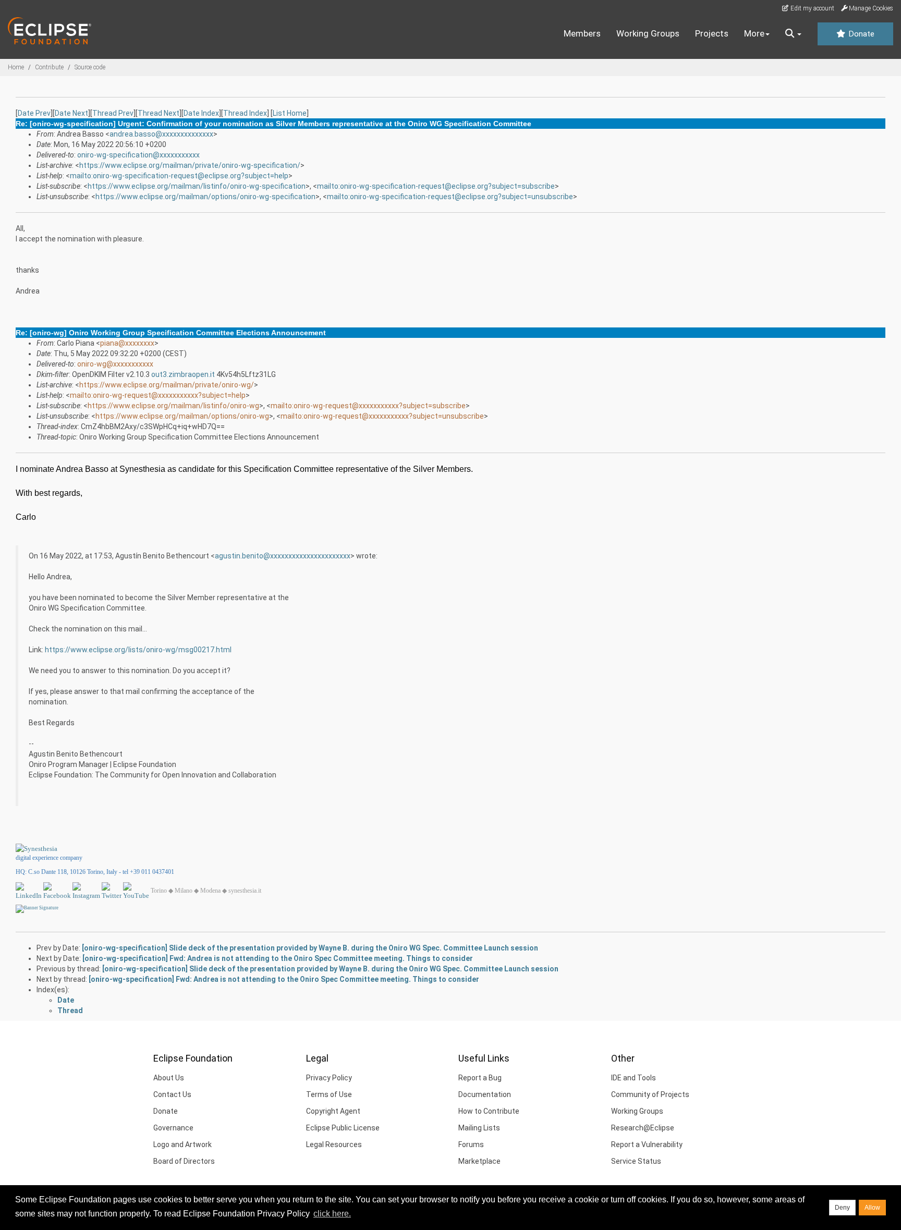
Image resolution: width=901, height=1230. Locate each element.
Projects (711, 33)
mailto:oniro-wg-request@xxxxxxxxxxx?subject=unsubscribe (382, 416)
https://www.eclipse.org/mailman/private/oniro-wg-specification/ (189, 165)
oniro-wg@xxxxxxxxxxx (115, 364)
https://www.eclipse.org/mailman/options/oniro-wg (182, 416)
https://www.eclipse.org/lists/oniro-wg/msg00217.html (138, 650)
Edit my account (811, 8)
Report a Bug (480, 1078)
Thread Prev (112, 113)
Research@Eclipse (642, 1128)
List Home (290, 113)
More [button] (754, 33)
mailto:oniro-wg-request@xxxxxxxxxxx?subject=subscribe (368, 405)
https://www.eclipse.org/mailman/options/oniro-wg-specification (205, 196)
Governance (173, 1128)
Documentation (484, 1094)
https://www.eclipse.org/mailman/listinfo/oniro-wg (173, 405)
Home (16, 67)
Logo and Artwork (182, 1144)
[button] (793, 34)
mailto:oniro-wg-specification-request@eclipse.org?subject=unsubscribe (450, 196)
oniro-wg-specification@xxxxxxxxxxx (138, 155)
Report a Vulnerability (647, 1144)
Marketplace (479, 1161)
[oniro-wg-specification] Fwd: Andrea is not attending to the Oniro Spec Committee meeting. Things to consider (277, 958)
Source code (90, 67)
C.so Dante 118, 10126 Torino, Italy (72, 871)
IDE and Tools (633, 1078)
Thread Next (158, 113)
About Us (168, 1078)
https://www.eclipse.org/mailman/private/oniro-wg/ (166, 385)
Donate (860, 34)
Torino (159, 890)
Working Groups (647, 33)
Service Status (636, 1161)
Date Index (201, 113)
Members (582, 33)
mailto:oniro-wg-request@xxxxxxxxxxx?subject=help (158, 395)
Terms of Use (329, 1094)
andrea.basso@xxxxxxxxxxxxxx (161, 134)
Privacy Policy (329, 1078)
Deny (842, 1207)
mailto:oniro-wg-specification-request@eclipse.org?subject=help (179, 176)
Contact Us (172, 1094)
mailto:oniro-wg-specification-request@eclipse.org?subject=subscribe (436, 186)
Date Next (71, 113)
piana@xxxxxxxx (127, 343)
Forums (471, 1144)
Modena (210, 890)
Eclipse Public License (343, 1128)
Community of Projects (650, 1094)
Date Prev (34, 113)
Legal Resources (334, 1144)
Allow (872, 1207)
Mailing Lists (479, 1128)
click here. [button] (332, 1213)
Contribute (49, 67)
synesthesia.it (244, 890)
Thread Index (245, 113)
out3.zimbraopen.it (183, 374)
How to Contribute (488, 1111)
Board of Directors (184, 1161)
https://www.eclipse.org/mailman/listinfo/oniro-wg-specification (197, 186)
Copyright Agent (333, 1111)
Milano (183, 890)
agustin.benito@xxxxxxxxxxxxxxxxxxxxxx (282, 556)
